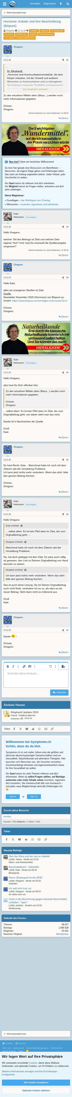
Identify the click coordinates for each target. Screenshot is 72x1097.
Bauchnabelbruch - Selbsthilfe (24, 867)
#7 (67, 630)
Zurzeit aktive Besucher (16, 810)
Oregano (10, 31)
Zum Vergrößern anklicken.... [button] (36, 89)
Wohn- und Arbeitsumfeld (21, 862)
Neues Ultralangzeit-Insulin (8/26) (25, 877)
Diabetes (13, 883)
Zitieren (64, 118)
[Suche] (67, 4)
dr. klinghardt (57, 31)
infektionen (21, 34)
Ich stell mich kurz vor (20, 888)
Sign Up (34, 796)
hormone (9, 34)
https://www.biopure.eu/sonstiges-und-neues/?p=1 (39, 300)
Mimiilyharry (62, 934)
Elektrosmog (15, 908)
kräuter (33, 34)
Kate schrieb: (12, 525)
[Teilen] (63, 60)
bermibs (7, 816)
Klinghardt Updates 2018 (24, 712)
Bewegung (14, 873)
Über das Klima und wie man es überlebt (29, 856)
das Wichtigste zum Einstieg (35, 200)
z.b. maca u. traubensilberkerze (19, 38)
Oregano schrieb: (14, 542)
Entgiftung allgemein (27, 715)
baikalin (34, 31)
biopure (44, 31)
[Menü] (4, 4)
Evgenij (14, 715)
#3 (67, 277)
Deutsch (21, 1043)
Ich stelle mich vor (17, 894)
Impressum (19, 1048)
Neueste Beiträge (13, 850)
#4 (67, 372)
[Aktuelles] (60, 4)
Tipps (21, 1051)
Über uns (6, 1048)
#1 (67, 60)
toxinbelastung (46, 34)
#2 (67, 227)
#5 (67, 460)
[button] (7, 666)
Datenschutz (57, 1048)
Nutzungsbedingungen (37, 1048)
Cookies (9, 1043)
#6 (67, 514)
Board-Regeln (9, 1051)
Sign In (12, 796)
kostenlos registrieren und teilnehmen (39, 204)
